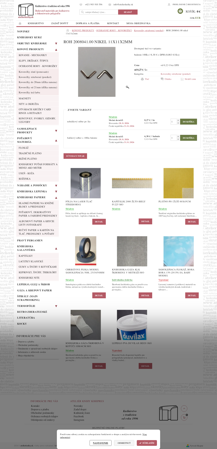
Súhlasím (148, 443)
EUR (197, 18)
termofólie (26, 306)
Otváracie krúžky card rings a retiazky (35, 111)
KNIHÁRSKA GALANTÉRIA (26, 248)
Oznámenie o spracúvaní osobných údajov (38, 348)
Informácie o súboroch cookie (32, 351)
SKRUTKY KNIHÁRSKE (32, 43)
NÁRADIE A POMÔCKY (32, 185)
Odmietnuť (124, 443)
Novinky (23, 31)
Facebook (79, 416)
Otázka (168, 79)
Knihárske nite (29, 277)
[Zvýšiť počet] (178, 120)
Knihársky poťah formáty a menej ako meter (38, 166)
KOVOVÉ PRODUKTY (30, 49)
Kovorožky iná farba (29, 92)
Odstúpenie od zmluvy (43, 419)
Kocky (22, 323)
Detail (99, 221)
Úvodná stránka (20, 23)
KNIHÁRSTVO (36, 23)
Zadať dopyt (59, 23)
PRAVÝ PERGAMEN (29, 240)
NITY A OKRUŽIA (29, 104)
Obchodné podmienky (28, 345)
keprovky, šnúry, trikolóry (38, 272)
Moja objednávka (138, 23)
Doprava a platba (88, 23)
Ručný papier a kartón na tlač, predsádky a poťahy (36, 231)
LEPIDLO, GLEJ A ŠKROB (33, 284)
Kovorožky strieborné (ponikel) (35, 77)
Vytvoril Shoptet (196, 445)
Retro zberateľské (32, 312)
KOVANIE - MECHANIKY (33, 55)
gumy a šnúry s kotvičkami (38, 266)
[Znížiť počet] (178, 123)
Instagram (79, 419)
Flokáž (24, 147)
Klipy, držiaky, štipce (33, 60)
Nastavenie (100, 443)
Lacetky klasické (31, 261)
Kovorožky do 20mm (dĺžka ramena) (38, 82)
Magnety (25, 98)
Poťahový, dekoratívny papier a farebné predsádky (38, 214)
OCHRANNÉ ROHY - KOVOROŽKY (38, 66)
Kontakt (113, 23)
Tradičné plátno (30, 153)
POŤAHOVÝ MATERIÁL (24, 140)
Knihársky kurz (29, 37)
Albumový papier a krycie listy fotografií (36, 223)
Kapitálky (26, 255)
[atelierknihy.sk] (47, 11)
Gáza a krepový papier (34, 290)
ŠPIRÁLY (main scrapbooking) (28, 298)
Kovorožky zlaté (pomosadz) (34, 71)
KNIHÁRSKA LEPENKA (32, 191)
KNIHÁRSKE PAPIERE (31, 197)
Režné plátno (28, 158)
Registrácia (194, 4)
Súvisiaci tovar (75, 156)
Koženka (25, 178)
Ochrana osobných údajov (44, 416)
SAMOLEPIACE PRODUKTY (27, 130)
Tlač (147, 79)
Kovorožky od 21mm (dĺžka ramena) (38, 87)
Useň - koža (26, 173)
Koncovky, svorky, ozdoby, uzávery (37, 120)
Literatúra (26, 317)
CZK (192, 17)
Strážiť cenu (190, 79)
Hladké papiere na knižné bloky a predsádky (36, 204)
